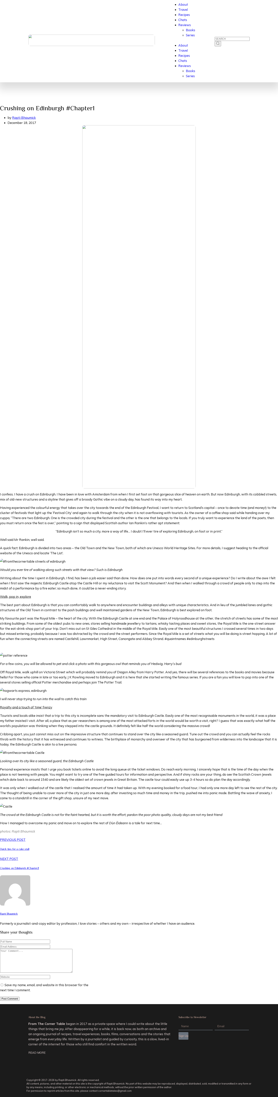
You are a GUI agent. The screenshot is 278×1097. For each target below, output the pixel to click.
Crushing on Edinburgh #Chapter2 (19, 868)
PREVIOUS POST (13, 840)
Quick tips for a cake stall (14, 849)
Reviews (184, 25)
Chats (182, 20)
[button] (183, 40)
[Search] (218, 43)
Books (190, 30)
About (183, 4)
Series (190, 35)
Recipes (184, 15)
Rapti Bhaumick (24, 118)
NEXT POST (9, 859)
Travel (183, 10)
